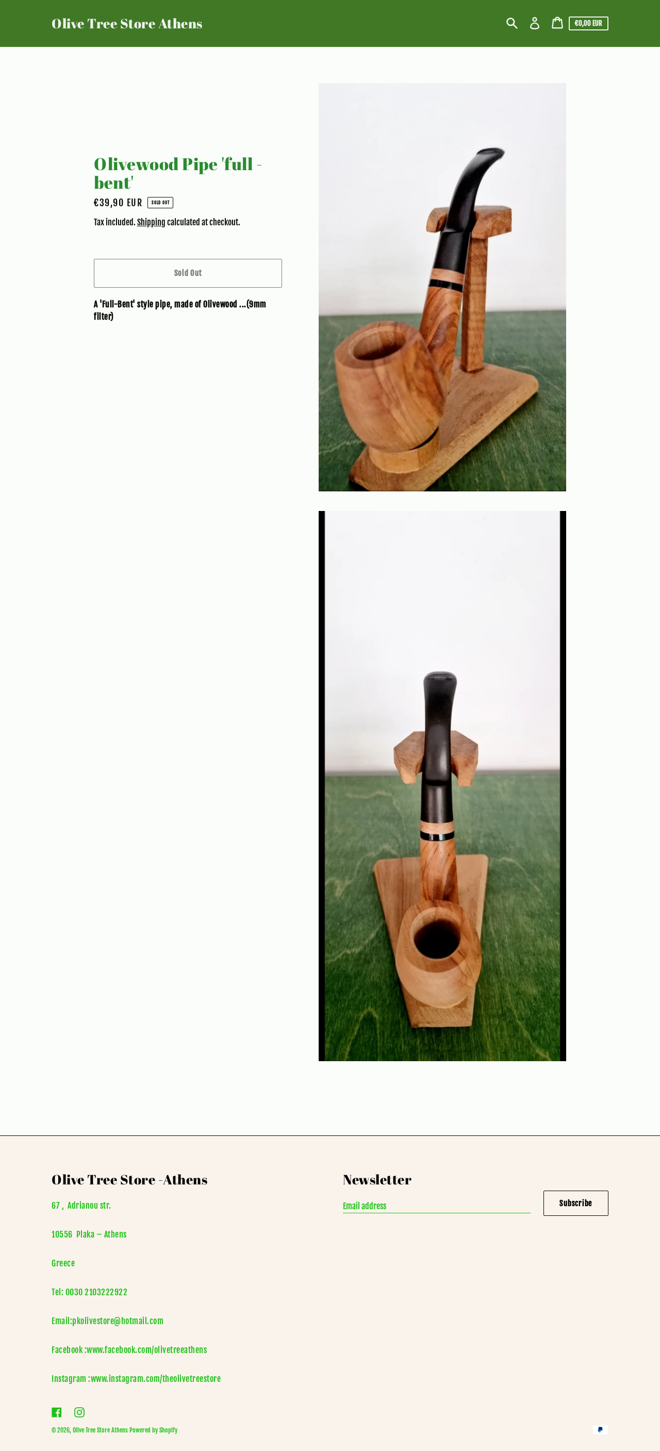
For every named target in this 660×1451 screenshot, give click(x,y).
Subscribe (575, 1203)
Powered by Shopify (153, 1430)
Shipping (151, 223)
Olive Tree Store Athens (127, 23)
